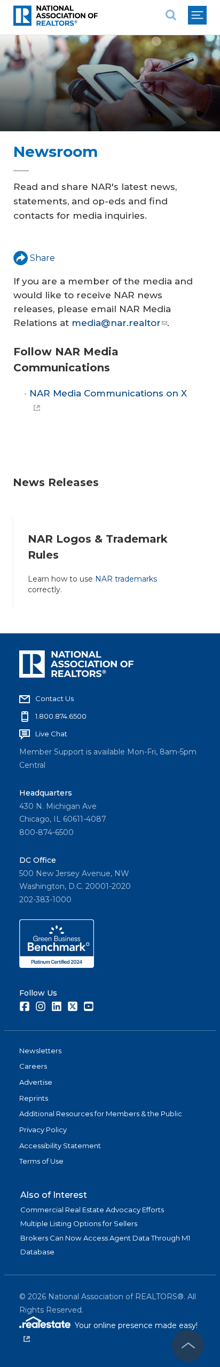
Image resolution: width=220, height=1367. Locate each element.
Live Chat (51, 733)
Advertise (35, 1082)
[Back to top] (188, 1346)
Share (42, 258)
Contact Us (54, 698)
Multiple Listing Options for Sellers (78, 1223)
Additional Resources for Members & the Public (100, 1113)
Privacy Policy (43, 1129)
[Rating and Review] (56, 965)
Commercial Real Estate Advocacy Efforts (92, 1209)
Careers (33, 1066)
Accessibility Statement (60, 1145)
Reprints (33, 1098)
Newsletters (40, 1050)
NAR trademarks (126, 579)
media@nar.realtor (116, 322)
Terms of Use (41, 1161)
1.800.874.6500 (61, 716)
